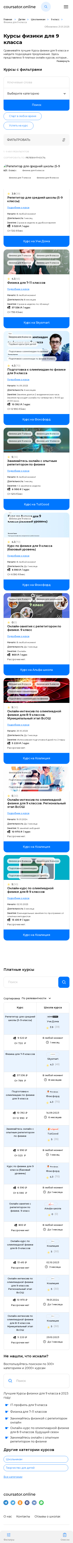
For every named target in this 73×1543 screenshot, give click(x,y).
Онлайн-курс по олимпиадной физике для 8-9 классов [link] (20, 1245)
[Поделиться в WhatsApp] (41, 1502)
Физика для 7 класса (20, 177)
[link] (36, 241)
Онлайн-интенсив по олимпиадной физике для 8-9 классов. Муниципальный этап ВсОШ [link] (20, 1322)
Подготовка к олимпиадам (23, 691)
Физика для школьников (49, 599)
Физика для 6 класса (33, 170)
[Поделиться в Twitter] (12, 1502)
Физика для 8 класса (48, 177)
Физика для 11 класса (48, 263)
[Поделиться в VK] (34, 1502)
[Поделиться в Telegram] (5, 1502)
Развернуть (63, 61)
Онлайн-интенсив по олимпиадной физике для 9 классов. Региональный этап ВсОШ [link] (20, 1285)
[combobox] (40, 1381)
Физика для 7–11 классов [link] (20, 1054)
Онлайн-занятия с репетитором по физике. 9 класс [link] (20, 1207)
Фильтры (9, 1539)
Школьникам (38, 19)
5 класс (12, 170)
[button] (46, 7)
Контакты (23, 1516)
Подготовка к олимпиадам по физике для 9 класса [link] (20, 1095)
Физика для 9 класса (20, 263)
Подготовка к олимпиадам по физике (28, 351)
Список (65, 1539)
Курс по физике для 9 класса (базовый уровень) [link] (20, 1170)
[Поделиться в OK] (20, 1502)
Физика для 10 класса (48, 441)
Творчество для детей (20, 1467)
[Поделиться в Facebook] (27, 1502)
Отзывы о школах (47, 1516)
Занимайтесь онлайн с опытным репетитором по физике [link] (20, 1132)
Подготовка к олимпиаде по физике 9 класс (32, 358)
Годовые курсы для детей (22, 344)
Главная (8, 19)
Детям (21, 19)
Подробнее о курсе (18, 207)
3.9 (16, 193)
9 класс (55, 19)
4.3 (16, 278)
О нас (8, 1516)
